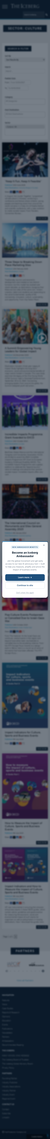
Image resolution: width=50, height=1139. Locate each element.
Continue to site (25, 585)
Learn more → (25, 577)
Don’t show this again (25, 593)
